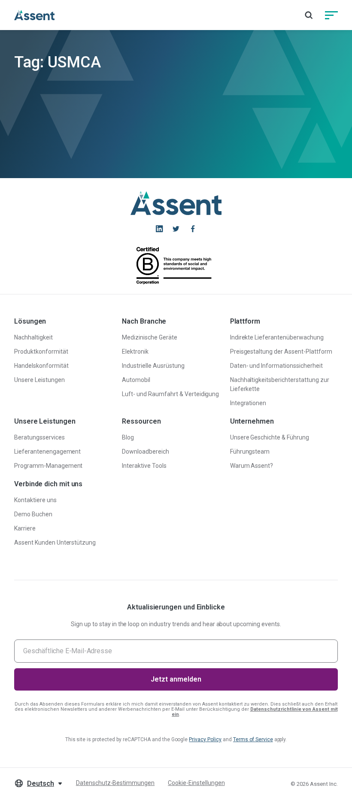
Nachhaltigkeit (33, 337)
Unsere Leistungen (39, 379)
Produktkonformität (41, 351)
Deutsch (40, 783)
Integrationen (248, 403)
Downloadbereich (145, 451)
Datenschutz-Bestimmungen (115, 782)
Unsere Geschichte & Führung (269, 437)
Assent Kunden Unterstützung (55, 542)
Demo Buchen (33, 514)
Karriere (25, 528)
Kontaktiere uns (35, 500)
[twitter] (176, 228)
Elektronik (135, 351)
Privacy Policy (205, 739)
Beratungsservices (39, 437)
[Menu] (331, 15)
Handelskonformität (41, 365)
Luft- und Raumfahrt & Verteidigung (170, 394)
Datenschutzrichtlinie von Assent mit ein (255, 711)
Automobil (136, 379)
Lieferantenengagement (47, 451)
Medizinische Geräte (149, 337)
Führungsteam (250, 451)
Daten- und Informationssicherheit (276, 365)
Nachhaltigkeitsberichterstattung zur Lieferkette (279, 384)
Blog (128, 437)
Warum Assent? (251, 465)
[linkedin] (159, 228)
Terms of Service (253, 739)
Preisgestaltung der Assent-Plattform (281, 351)
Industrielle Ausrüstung (153, 365)
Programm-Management (48, 465)
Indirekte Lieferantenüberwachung (277, 337)
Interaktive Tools (144, 465)
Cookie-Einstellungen (196, 782)
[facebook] (192, 228)
